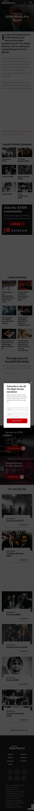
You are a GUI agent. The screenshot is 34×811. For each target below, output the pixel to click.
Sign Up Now (17, 421)
